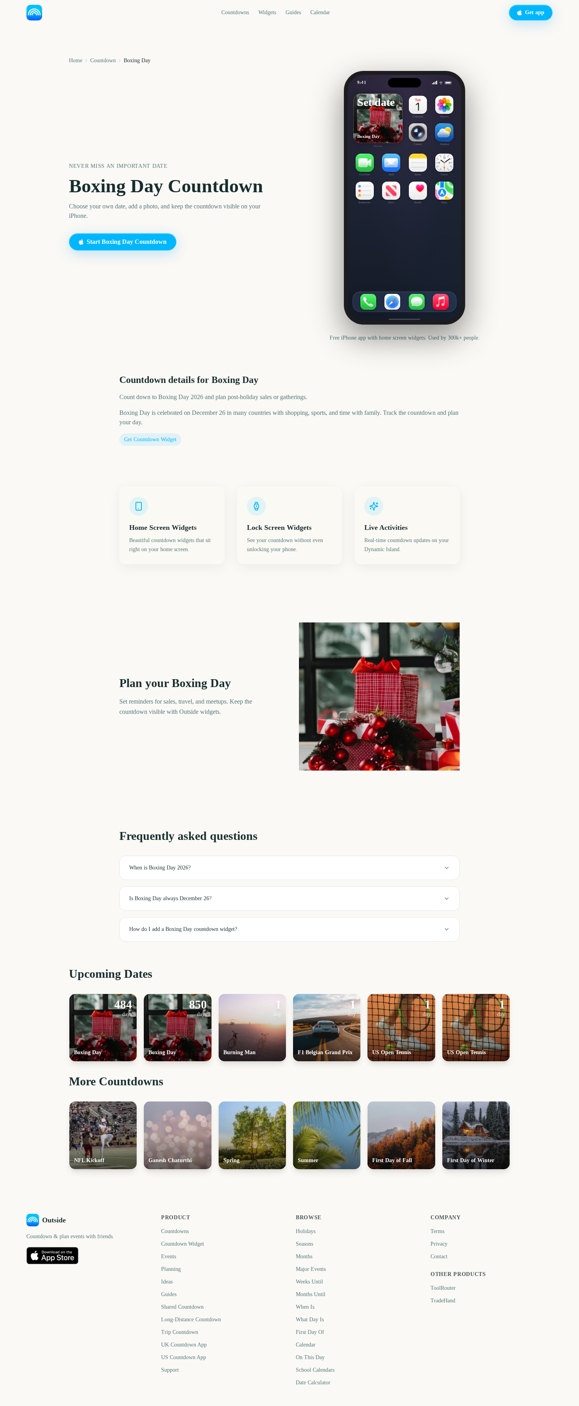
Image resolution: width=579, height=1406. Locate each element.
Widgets (267, 12)
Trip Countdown (179, 1332)
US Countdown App (183, 1357)
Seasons (304, 1244)
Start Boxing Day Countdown (127, 241)
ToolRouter (443, 1288)
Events (168, 1256)
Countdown (103, 60)
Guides (293, 12)
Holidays (305, 1231)
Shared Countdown (182, 1307)
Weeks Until (309, 1282)
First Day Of (310, 1332)
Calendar (320, 12)
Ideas (167, 1282)
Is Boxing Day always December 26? (170, 898)
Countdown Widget (182, 1244)
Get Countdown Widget (150, 439)
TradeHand (443, 1301)
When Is (305, 1307)
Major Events (311, 1269)
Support (170, 1370)
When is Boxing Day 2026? (160, 868)
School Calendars (315, 1370)
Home (75, 60)
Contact (439, 1256)
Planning (171, 1269)
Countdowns (235, 12)
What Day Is (310, 1319)
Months (304, 1256)
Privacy (439, 1244)
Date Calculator (313, 1383)
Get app (534, 12)
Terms (437, 1231)
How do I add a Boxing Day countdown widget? (183, 929)
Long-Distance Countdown (191, 1319)
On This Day (310, 1357)
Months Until (310, 1294)
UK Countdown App (184, 1345)
